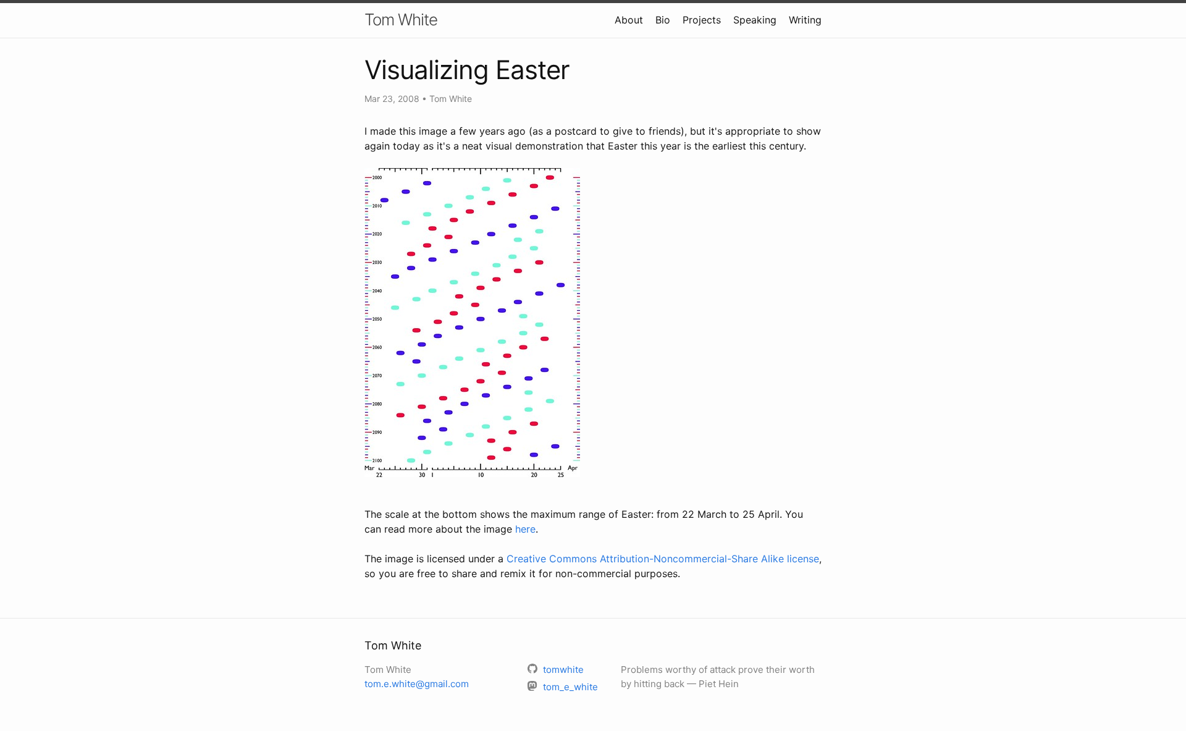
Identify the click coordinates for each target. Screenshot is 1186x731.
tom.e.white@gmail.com (416, 684)
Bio (662, 20)
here (525, 529)
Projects (702, 20)
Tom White (400, 19)
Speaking (754, 20)
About (629, 20)
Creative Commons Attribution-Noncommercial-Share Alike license (663, 558)
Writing (805, 20)
